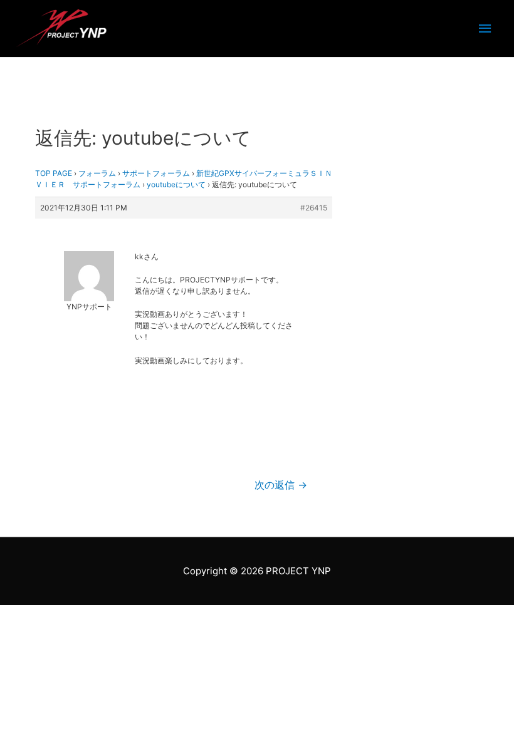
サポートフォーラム (156, 173)
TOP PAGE (53, 173)
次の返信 (280, 485)
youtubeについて (176, 184)
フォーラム (97, 173)
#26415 (313, 207)
